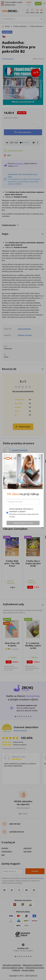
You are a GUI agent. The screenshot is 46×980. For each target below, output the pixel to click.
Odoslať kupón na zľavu (23, 523)
